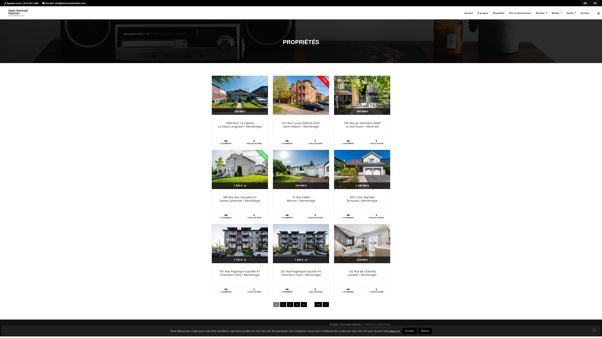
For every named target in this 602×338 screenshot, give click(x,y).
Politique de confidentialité (377, 324)
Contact (585, 13)
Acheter (540, 13)
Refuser (425, 331)
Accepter (409, 331)
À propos (483, 13)
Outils (570, 13)
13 (318, 304)
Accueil (468, 13)
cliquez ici (394, 331)
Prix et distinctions (520, 13)
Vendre (556, 13)
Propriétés (498, 13)
